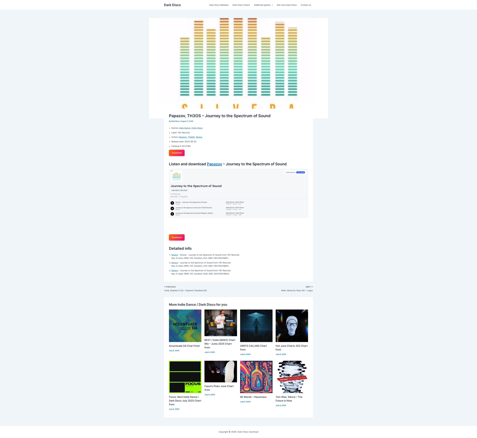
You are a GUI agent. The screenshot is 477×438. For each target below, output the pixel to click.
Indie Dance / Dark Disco (191, 128)
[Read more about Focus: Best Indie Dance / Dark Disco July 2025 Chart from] (185, 376)
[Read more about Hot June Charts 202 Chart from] (292, 325)
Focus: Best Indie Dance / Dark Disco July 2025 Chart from (185, 400)
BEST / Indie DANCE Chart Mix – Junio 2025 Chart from (219, 344)
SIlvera (199, 137)
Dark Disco (172, 5)
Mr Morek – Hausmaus (253, 396)
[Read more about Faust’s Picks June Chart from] (220, 371)
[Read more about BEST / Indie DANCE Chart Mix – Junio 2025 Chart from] (220, 322)
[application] (271, 5)
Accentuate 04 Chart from (184, 345)
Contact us (306, 5)
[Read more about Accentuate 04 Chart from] (185, 325)
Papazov (183, 137)
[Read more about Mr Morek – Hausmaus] (256, 376)
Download (177, 153)
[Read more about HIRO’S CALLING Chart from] (256, 325)
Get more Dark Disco (287, 5)
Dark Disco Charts (241, 5)
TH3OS (191, 137)
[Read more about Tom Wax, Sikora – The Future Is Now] (292, 376)
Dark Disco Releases (219, 5)
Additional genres (262, 5)
